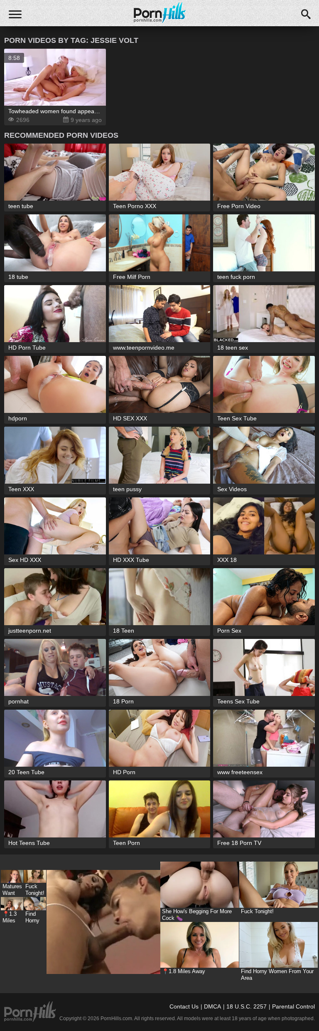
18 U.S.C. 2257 (246, 1006)
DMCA (212, 1006)
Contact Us (184, 1006)
